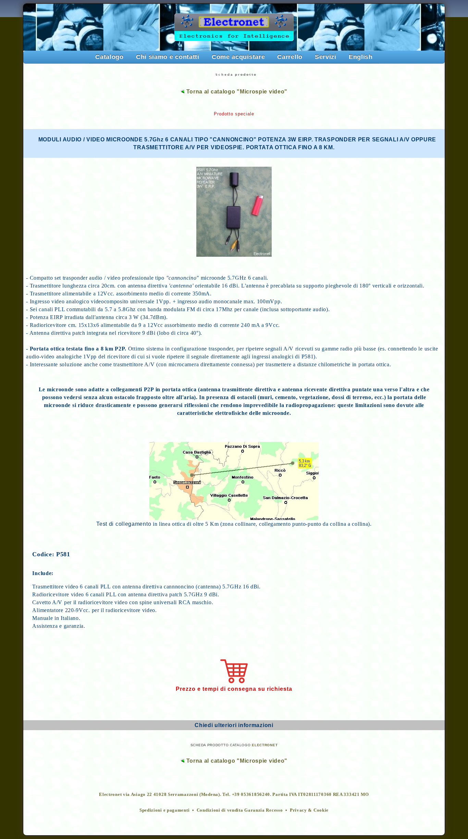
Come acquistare (238, 56)
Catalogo (109, 56)
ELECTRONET (265, 745)
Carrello (290, 56)
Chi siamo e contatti (167, 56)
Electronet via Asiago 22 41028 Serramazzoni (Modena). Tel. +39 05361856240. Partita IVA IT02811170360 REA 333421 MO (234, 794)
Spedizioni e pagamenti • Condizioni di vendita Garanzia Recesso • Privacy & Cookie (234, 810)
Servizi (325, 56)
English (361, 56)
